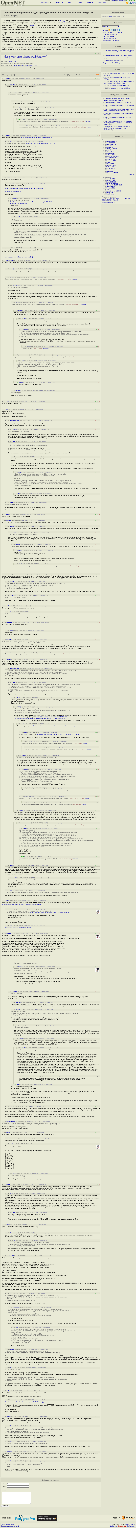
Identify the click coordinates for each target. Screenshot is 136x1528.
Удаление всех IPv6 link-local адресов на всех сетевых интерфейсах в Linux (119, 82)
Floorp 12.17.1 (110, 168)
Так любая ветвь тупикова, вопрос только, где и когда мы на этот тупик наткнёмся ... (55, 743)
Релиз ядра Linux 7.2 (112, 60)
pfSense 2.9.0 (110, 180)
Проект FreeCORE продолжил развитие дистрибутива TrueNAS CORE (117, 99)
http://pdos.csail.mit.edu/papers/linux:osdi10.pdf (36, 137)
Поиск (100, 3)
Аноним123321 (17, 285)
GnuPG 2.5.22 (110, 143)
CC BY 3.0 (12, 61)
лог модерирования (95, 1475)
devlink (8, 605)
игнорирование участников (83, 1475)
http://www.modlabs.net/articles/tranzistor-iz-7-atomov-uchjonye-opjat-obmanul (39, 718)
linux (15, 65)
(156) (13, 75)
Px (19, 493)
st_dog (11, 925)
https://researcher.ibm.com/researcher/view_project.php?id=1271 (26, 188)
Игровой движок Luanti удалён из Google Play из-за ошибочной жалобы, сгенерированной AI (119, 51)
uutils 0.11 (109, 147)
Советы (118, 69)
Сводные (119, 32)
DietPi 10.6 (109, 192)
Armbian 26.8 (110, 186)
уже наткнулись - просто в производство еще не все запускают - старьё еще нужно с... (58, 749)
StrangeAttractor (10, 1121)
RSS (97, 75)
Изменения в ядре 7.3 (108, 202)
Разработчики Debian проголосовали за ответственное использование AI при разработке (117, 128)
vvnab (7, 78)
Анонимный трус (14, 420)
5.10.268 (115, 200)
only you (8, 177)
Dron (17, 1084)
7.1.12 (112, 198)
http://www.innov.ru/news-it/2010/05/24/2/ (53, 717)
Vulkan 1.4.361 (110, 167)
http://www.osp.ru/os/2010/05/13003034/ (18, 928)
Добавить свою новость (110, 40)
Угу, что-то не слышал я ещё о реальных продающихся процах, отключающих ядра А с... (51, 357)
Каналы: (105, 30)
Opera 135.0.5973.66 (112, 156)
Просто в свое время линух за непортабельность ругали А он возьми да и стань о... (50, 566)
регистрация (122, 0)
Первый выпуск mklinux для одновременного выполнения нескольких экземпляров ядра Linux (118, 56)
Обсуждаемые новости (118, 95)
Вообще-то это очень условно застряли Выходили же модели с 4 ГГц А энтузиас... (54, 798)
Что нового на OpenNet (110, 34)
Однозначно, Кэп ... (35, 348)
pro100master (9, 260)
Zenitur (8, 1132)
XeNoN (11, 502)
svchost (8, 659)
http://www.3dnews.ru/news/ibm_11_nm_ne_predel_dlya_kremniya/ (54, 726)
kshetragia (9, 622)
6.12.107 (122, 198)
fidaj (23, 360)
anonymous (13, 595)
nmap (110, 16)
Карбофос (12, 268)
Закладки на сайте (7, 1524)
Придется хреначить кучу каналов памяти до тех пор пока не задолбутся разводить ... (41, 279)
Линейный (79, 75)
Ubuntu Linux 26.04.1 (112, 183)
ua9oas (8, 1184)
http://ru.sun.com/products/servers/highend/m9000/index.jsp (24, 1402)
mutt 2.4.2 (109, 150)
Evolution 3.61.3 (111, 165)
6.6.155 (127, 198)
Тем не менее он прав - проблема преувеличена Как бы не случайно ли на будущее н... (42, 654)
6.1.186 (104, 200)
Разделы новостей (108, 32)
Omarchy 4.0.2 (110, 179)
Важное (118, 46)
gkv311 (9, 1416)
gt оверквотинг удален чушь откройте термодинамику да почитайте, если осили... (54, 804)
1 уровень (71, 75)
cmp (11, 1106)
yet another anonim (23, 355)
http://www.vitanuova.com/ (13, 191)
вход (117, 0)
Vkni (11, 141)
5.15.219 (109, 200)
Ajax (65, 75)
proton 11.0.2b (110, 159)
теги (104, 3)
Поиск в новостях (108, 36)
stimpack (9, 1451)
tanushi (21, 810)
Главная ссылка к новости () (26, 56)
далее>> (131, 174)
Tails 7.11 (109, 189)
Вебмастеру (131, 1526)
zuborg (9, 1390)
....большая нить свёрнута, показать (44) (19, 257)
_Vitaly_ (8, 401)
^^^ (31, 84)
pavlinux (12, 909)
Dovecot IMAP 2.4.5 (112, 161)
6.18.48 (116, 198)
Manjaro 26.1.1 (110, 188)
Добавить (113, 1526)
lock (19, 65)
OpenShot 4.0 (110, 153)
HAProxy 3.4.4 (110, 155)
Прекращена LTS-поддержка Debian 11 (118, 102)
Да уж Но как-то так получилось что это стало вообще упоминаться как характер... (54, 790)
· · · (31, 78)
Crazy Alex (18, 1002)
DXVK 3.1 (109, 162)
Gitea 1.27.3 (109, 152)
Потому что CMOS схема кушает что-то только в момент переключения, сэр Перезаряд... (48, 304)
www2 (23, 119)
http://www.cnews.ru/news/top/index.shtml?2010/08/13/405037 (22, 904)
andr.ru (12, 183)
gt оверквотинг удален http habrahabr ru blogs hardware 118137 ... (49, 859)
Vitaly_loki (12, 84)
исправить (90, 54)
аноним (18, 101)
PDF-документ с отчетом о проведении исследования (23, 57)
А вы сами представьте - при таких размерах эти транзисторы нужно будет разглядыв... (54, 825)
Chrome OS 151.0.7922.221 (114, 185)
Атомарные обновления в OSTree (120, 88)
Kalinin (21, 382)
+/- (84, 75)
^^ (28, 84)
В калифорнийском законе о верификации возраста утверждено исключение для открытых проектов (118, 122)
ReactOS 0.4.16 (111, 182)
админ (20, 550)
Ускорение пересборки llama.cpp (119, 85)
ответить (23, 78)
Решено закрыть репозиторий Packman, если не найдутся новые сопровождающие (119, 109)
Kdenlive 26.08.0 (111, 141)
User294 (18, 216)
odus (14, 1212)
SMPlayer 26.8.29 (111, 149)
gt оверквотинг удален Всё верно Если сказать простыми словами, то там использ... (55, 127)
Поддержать (122, 1526)
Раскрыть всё (91, 75)
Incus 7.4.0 (109, 171)
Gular (7, 900)
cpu (22, 65)
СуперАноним (14, 1138)
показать (88, 121)
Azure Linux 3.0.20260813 (113, 191)
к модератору (39, 78)
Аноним (8, 135)
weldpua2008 (10, 1255)
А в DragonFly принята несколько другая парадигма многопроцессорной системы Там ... (54, 121)
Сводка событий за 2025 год (111, 63)
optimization (33, 65)
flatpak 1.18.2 (110, 170)
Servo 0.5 (109, 146)
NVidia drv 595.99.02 (112, 173)
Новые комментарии (109, 38)
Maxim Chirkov (130, 1524)
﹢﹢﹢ (27, 78)
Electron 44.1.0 (111, 144)
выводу (62, 21)
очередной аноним (15, 1399)
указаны (31, 25)
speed (26, 65)
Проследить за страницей (10, 1526)
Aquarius (15, 92)
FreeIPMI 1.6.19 (111, 158)
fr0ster (15, 198)
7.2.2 (107, 198)
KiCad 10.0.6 (110, 164)
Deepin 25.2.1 (110, 194)
